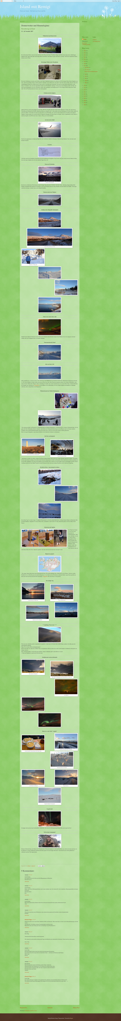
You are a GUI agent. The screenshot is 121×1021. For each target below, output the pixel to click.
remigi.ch (94, 39)
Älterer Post (76, 1007)
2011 (85, 94)
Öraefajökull (36, 385)
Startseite (50, 1007)
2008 (85, 100)
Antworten (27, 881)
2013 (85, 89)
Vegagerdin (45, 576)
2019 (85, 61)
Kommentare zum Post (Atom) (31, 1010)
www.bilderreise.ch (96, 41)
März (86, 82)
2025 (85, 53)
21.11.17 (30, 948)
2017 (85, 65)
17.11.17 (34, 919)
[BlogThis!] (40, 866)
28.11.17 (34, 976)
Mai (86, 78)
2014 (85, 87)
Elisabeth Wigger (28, 919)
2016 (85, 85)
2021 (85, 59)
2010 (85, 96)
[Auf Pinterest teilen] (44, 866)
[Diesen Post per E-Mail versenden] (38, 866)
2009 (85, 98)
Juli (86, 74)
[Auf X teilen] (41, 866)
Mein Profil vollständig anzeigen (86, 43)
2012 (85, 92)
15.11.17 (30, 874)
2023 (85, 55)
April (86, 80)
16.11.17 (30, 885)
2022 (85, 57)
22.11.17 (30, 961)
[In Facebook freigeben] (42, 866)
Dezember (87, 67)
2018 (85, 63)
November (87, 69)
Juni (86, 76)
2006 (85, 104)
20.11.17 (30, 931)
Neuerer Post (23, 1007)
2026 (85, 50)
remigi (85, 39)
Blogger (71, 1018)
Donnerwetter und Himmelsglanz (91, 71)
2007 (85, 102)
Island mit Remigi (35, 6)
